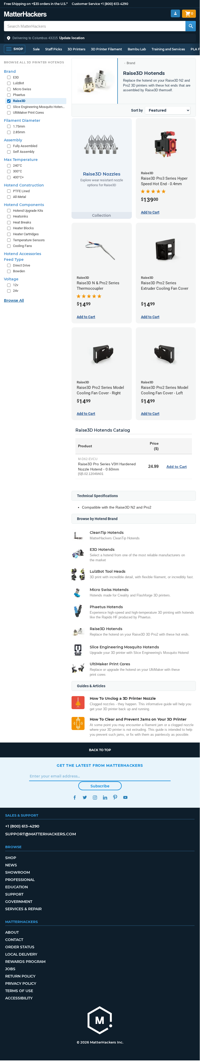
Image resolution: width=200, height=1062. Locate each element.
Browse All (14, 300)
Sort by (137, 110)
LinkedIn (104, 797)
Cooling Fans (22, 246)
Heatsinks (20, 216)
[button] (100, 38)
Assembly (13, 140)
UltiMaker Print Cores (28, 112)
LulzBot (18, 83)
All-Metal (19, 197)
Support (14, 894)
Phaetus (19, 95)
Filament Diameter (22, 120)
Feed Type (14, 259)
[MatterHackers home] (25, 14)
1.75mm (19, 126)
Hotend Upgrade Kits (28, 211)
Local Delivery (21, 954)
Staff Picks (53, 49)
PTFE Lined (21, 191)
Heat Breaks (22, 222)
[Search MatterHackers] (190, 26)
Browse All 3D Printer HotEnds (34, 62)
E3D (16, 77)
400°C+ (18, 177)
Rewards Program (25, 961)
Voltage (11, 279)
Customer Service (86, 4)
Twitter (84, 797)
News (11, 865)
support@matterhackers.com (40, 833)
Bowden (19, 271)
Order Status (19, 947)
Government (18, 901)
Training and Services (168, 49)
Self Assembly (23, 152)
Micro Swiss (22, 89)
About (12, 932)
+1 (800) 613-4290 (114, 4)
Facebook (74, 797)
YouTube (125, 797)
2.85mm (19, 132)
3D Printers (76, 49)
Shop (10, 857)
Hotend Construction (24, 185)
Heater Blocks (23, 228)
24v (15, 291)
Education (16, 887)
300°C (17, 171)
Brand (131, 63)
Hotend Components (24, 204)
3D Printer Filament (106, 49)
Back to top (100, 750)
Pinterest (115, 797)
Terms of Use (19, 990)
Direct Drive (21, 265)
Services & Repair (23, 909)
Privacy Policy (20, 983)
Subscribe (100, 786)
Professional (20, 879)
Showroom (17, 872)
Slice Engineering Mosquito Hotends (39, 107)
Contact (14, 939)
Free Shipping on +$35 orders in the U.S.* (36, 4)
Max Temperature (21, 159)
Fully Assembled (25, 146)
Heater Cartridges (26, 234)
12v (15, 285)
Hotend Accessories (22, 253)
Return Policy (20, 976)
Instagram (94, 797)
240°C (17, 165)
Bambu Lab (137, 49)
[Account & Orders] (175, 13)
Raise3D (19, 101)
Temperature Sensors (29, 240)
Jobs (10, 969)
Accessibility (19, 998)
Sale (36, 49)
